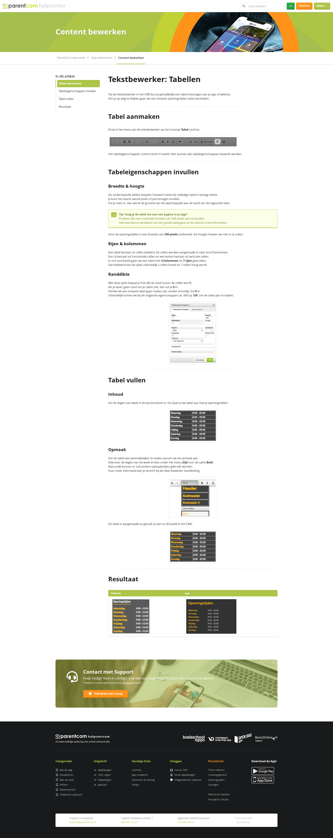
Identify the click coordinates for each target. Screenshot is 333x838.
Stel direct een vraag (108, 693)
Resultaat (65, 107)
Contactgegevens (217, 774)
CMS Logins (104, 774)
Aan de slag (66, 770)
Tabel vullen (66, 99)
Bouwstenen (67, 774)
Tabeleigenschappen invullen (77, 91)
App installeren (140, 774)
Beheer (64, 784)
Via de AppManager (184, 774)
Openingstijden (216, 779)
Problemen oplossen (71, 794)
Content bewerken (131, 58)
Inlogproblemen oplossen (188, 779)
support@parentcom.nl (82, 822)
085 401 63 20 (129, 822)
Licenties (137, 770)
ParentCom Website (219, 794)
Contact (304, 5)
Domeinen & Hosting (143, 779)
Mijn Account (67, 779)
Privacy (135, 784)
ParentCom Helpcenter (71, 58)
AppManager (105, 770)
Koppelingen (104, 779)
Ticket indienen (216, 770)
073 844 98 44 (186, 822)
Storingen (213, 784)
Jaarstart (102, 784)
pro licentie (128, 682)
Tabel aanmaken (70, 83)
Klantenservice (68, 789)
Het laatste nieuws (218, 799)
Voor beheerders (101, 58)
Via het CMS (181, 770)
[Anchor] (163, 116)
